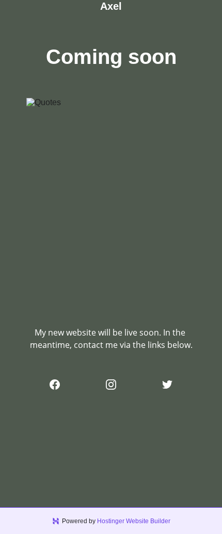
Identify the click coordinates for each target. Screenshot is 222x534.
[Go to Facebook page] (55, 384)
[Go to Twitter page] (167, 384)
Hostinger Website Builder (133, 521)
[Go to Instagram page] (111, 384)
